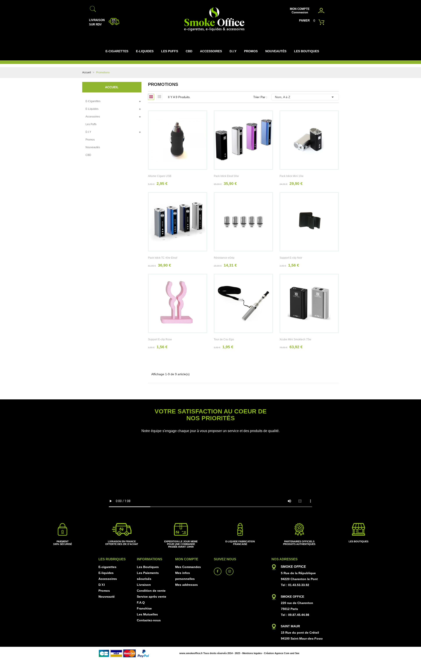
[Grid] (151, 96)
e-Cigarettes (93, 101)
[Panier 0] (322, 21)
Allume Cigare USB (159, 176)
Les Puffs (91, 124)
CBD (88, 155)
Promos (90, 139)
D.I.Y (88, 131)
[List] (159, 96)
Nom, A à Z (305, 97)
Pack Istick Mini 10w (291, 176)
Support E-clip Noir (291, 257)
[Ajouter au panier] (168, 144)
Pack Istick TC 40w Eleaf (162, 257)
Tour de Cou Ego (224, 339)
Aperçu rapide (177, 144)
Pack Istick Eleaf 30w (226, 176)
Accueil (112, 87)
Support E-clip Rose (160, 339)
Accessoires (93, 116)
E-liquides (92, 108)
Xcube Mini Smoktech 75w (295, 339)
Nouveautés (93, 147)
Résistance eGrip (224, 257)
